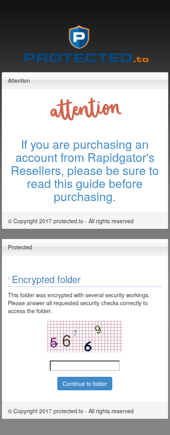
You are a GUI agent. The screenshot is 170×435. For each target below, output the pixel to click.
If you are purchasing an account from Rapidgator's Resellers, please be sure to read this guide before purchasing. (85, 170)
